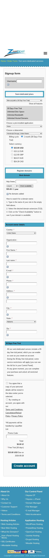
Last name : (11, 260)
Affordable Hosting (9, 545)
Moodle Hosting (32, 543)
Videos (4, 510)
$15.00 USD (18, 148)
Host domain (24, 175)
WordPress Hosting (34, 524)
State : (9, 318)
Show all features (36, 104)
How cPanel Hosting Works (10, 536)
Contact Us (6, 503)
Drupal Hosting (32, 539)
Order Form (12, 61)
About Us (5, 495)
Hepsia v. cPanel (33, 499)
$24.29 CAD (18, 162)
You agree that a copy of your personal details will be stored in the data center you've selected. (15, 390)
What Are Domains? (10, 532)
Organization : (12, 240)
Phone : (9, 281)
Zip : (8, 329)
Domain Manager (33, 503)
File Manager (31, 507)
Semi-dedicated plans (24, 94)
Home (3, 61)
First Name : (11, 250)
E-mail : (9, 271)
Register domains (24, 171)
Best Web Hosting (9, 528)
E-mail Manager (33, 510)
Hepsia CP (30, 495)
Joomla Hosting (32, 535)
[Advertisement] (24, 24)
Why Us (4, 499)
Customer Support (9, 507)
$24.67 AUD (18, 158)
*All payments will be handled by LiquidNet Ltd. (14, 426)
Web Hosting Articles (10, 524)
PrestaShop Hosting (34, 528)
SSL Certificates (8, 541)
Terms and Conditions (14, 410)
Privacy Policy (17, 416)
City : (8, 308)
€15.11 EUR (18, 151)
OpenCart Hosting (34, 532)
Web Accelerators (33, 514)
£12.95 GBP (18, 155)
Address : (10, 291)
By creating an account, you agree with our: (15, 403)
